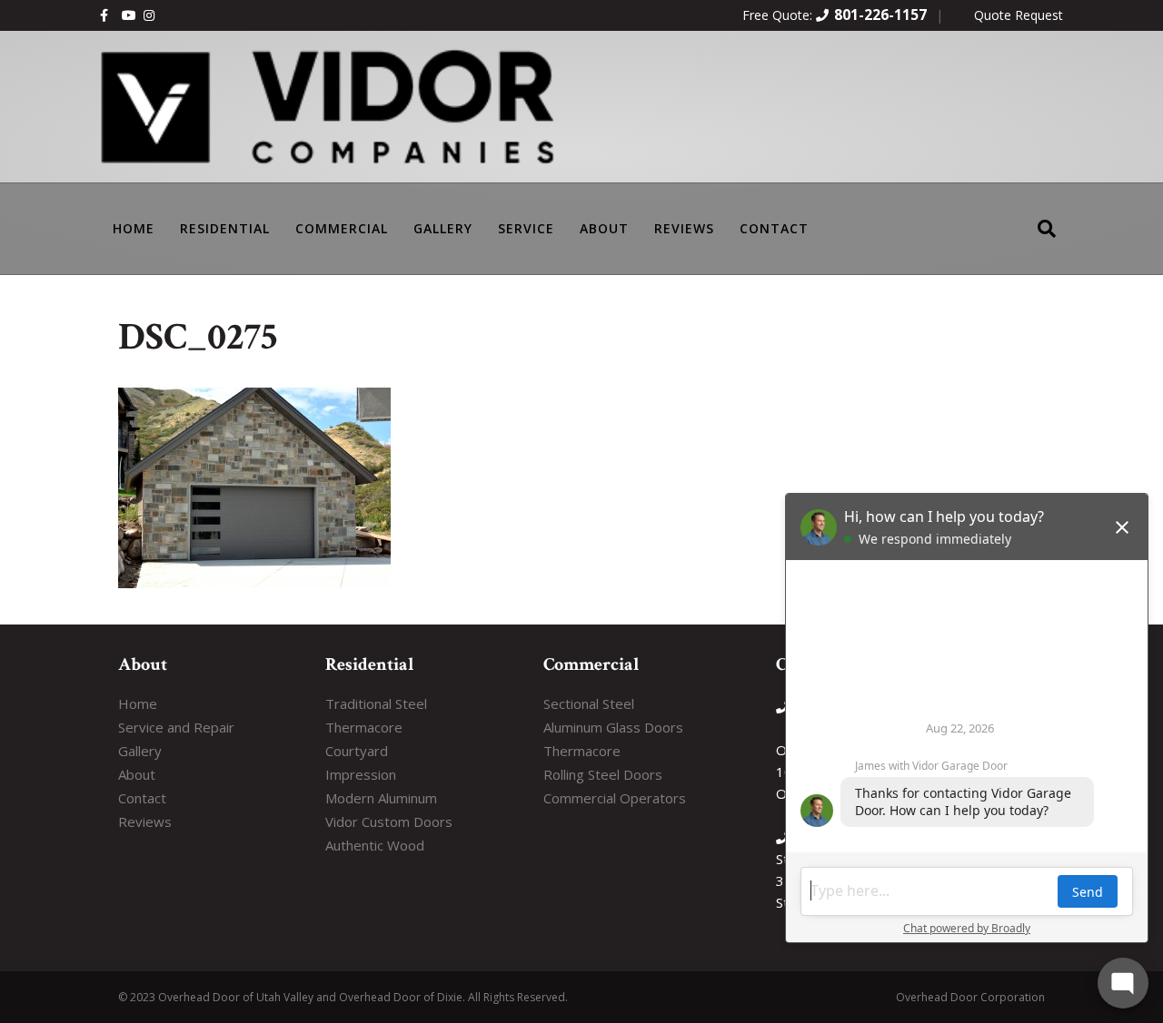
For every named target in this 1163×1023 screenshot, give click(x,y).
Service (526, 228)
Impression (360, 774)
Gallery (442, 228)
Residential (225, 228)
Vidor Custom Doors (388, 821)
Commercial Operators (614, 798)
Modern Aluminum (381, 798)
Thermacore (364, 727)
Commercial (341, 228)
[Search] (1046, 216)
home (133, 228)
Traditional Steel (376, 703)
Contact (774, 228)
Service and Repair (176, 727)
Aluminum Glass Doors (613, 727)
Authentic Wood (374, 845)
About (604, 228)
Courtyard (356, 751)
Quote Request (1018, 15)
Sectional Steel (588, 703)
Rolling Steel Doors (602, 774)
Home (137, 703)
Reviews (684, 228)
